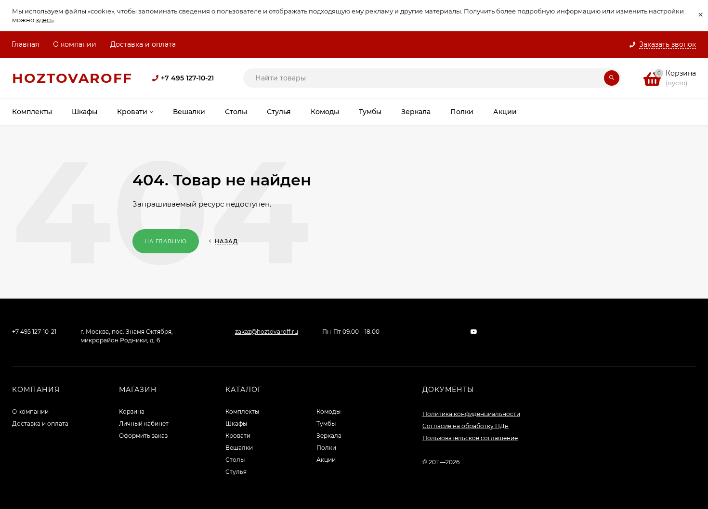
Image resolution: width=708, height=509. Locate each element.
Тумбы (326, 423)
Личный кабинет (144, 423)
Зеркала (328, 435)
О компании (74, 44)
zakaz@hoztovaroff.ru (266, 331)
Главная (25, 44)
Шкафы (236, 423)
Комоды (328, 411)
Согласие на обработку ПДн (465, 426)
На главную (165, 241)
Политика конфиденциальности (471, 414)
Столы (235, 459)
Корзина (131, 411)
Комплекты (242, 411)
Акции (326, 459)
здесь (44, 20)
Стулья (236, 471)
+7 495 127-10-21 (187, 78)
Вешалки (239, 447)
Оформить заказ (143, 435)
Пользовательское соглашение (470, 438)
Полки (326, 447)
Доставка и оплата (143, 44)
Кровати (237, 435)
